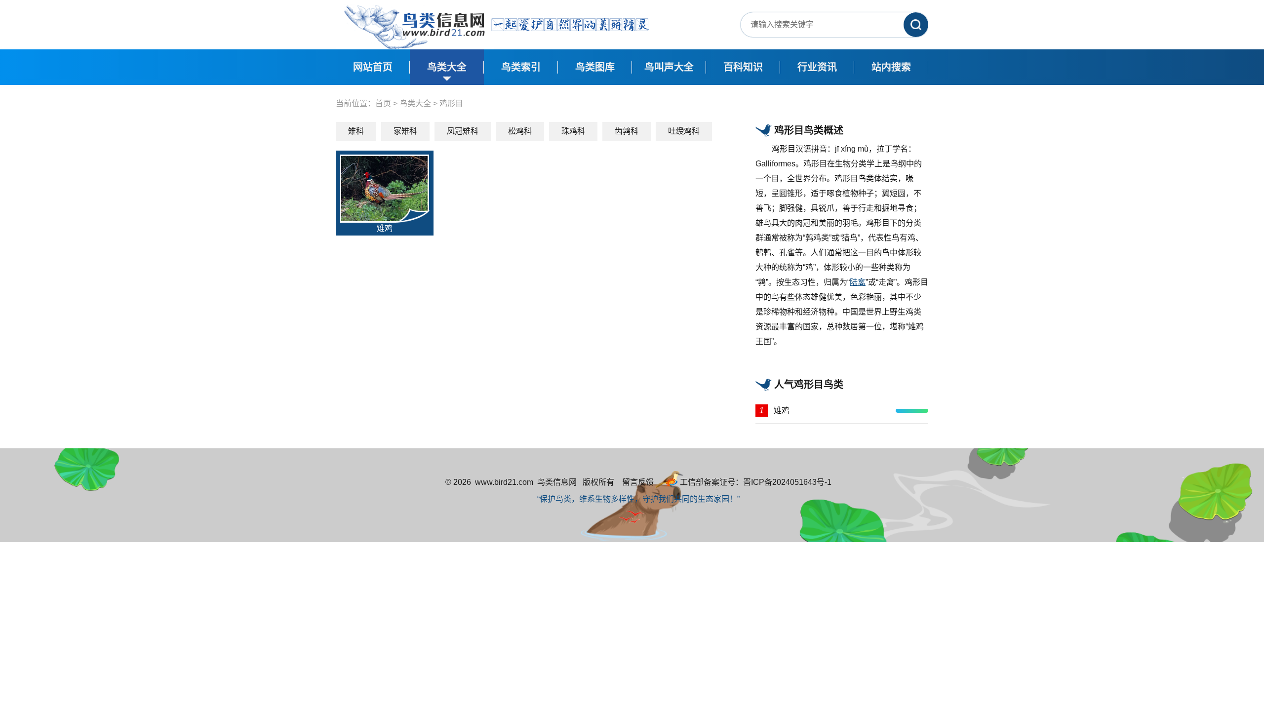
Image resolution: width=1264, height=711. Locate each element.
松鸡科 (520, 131)
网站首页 (373, 67)
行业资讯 (817, 67)
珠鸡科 (573, 131)
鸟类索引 (521, 67)
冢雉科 (405, 131)
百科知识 (743, 67)
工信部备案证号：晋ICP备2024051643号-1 (755, 482)
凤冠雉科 (462, 131)
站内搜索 (891, 67)
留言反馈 (638, 482)
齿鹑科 (626, 131)
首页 (383, 103)
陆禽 (858, 282)
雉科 (356, 131)
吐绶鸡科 (684, 131)
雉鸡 (385, 228)
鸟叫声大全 (669, 67)
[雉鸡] (384, 188)
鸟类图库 (595, 67)
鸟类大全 (447, 67)
